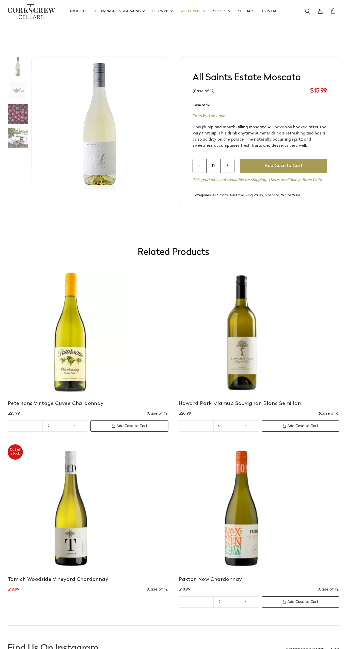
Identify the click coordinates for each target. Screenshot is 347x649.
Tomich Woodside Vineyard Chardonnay (58, 579)
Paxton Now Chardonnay (210, 579)
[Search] (304, 11)
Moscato (272, 195)
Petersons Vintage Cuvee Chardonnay (56, 403)
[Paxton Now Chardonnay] (259, 507)
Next (163, 123)
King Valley (254, 195)
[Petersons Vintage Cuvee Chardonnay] (88, 332)
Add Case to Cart (283, 165)
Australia (236, 195)
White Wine (290, 195)
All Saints (220, 195)
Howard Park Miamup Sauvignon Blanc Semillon (240, 403)
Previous (35, 123)
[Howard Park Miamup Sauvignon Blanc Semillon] (259, 332)
